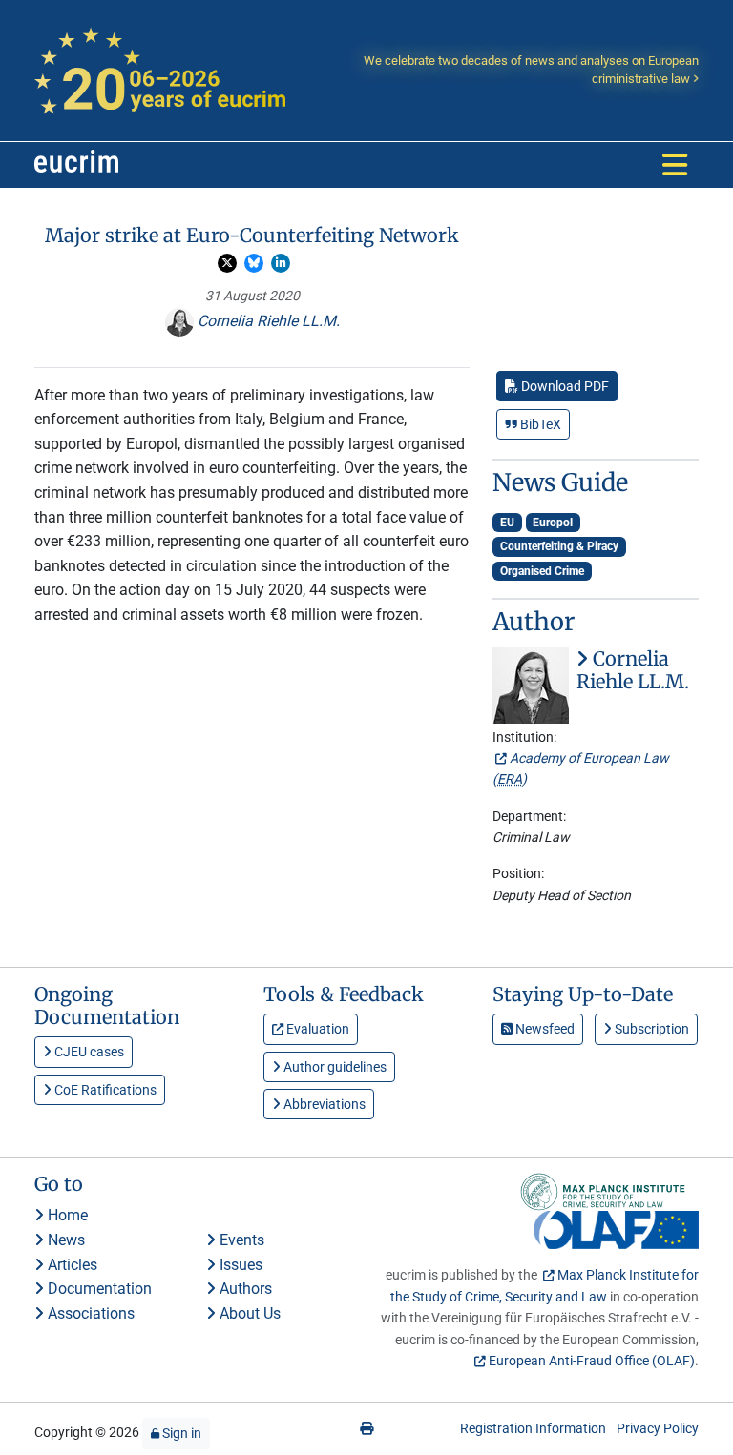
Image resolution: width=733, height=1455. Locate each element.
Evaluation (316, 1028)
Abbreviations (323, 1104)
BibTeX (539, 424)
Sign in (180, 1433)
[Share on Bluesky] (253, 263)
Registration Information (533, 1428)
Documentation (98, 1289)
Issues (239, 1265)
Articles (70, 1265)
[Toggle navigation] (675, 165)
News (64, 1240)
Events (240, 1240)
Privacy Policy (658, 1428)
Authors (244, 1289)
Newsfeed (544, 1028)
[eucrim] (76, 165)
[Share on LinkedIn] (280, 263)
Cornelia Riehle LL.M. (267, 321)
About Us (248, 1313)
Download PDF (563, 386)
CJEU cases (88, 1051)
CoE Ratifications (104, 1089)
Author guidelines (334, 1067)
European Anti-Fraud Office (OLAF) (592, 1360)
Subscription (650, 1028)
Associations (89, 1313)
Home (66, 1215)
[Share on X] (227, 263)
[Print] (366, 1428)
